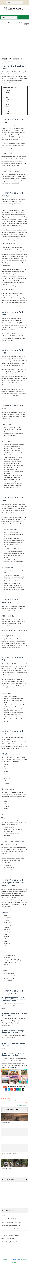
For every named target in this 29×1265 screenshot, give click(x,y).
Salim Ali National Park (7, 1238)
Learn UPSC (16, 1259)
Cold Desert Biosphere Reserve (10, 1235)
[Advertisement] (14, 41)
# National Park (21, 1086)
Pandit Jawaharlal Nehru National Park (12, 1232)
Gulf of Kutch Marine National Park (9, 1153)
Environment (17, 62)
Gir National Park (5, 1122)
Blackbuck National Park (7, 1137)
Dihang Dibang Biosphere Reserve (11, 1242)
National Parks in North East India (10, 1219)
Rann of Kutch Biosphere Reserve (11, 1222)
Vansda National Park (6, 1168)
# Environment (12, 1086)
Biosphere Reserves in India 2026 (10, 1229)
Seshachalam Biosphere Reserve (10, 1225)
